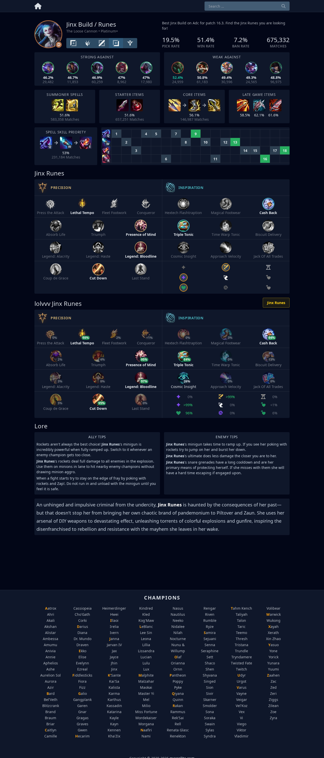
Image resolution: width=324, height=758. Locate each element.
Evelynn (82, 663)
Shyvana (210, 675)
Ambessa (50, 638)
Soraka (209, 717)
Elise (82, 657)
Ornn (177, 669)
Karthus (114, 699)
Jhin (114, 663)
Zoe (273, 711)
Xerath (273, 632)
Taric (241, 626)
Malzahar (146, 681)
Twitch (241, 669)
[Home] (38, 5)
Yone (273, 650)
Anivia (50, 650)
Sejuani (210, 638)
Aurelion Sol (50, 675)
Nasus (178, 608)
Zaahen (273, 675)
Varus (242, 687)
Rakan (178, 705)
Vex (242, 711)
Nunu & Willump (178, 647)
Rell (178, 723)
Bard (51, 693)
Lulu (146, 663)
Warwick (273, 614)
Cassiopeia (82, 608)
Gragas (82, 717)
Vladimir (241, 736)
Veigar (241, 699)
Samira (210, 632)
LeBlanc (146, 626)
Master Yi (146, 693)
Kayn (114, 723)
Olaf (177, 657)
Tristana (241, 644)
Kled (146, 614)
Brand (50, 711)
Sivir (209, 693)
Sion (209, 687)
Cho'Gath (82, 614)
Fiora (82, 681)
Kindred (146, 608)
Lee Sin (146, 632)
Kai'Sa (114, 681)
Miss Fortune (146, 711)
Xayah (273, 626)
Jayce (114, 657)
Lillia (146, 644)
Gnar (82, 711)
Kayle (114, 717)
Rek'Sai (178, 717)
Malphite (146, 675)
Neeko (178, 620)
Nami (146, 736)
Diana (82, 632)
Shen (210, 669)
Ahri (50, 614)
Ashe (50, 669)
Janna (114, 638)
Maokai (146, 687)
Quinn (178, 699)
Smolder (210, 705)
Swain (210, 723)
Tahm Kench (241, 608)
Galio (82, 693)
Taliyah (242, 614)
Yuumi (273, 669)
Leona (146, 638)
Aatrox (50, 608)
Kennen (114, 730)
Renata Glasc (178, 730)
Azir (50, 687)
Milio (146, 705)
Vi (241, 717)
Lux (146, 669)
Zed (273, 687)
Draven (82, 644)
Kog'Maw (146, 620)
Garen (82, 705)
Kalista (114, 687)
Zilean (273, 705)
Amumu (50, 644)
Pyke (178, 687)
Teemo (241, 632)
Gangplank (82, 699)
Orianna (178, 663)
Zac (273, 681)
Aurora (50, 681)
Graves (82, 723)
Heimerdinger (114, 608)
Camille (50, 736)
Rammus (177, 711)
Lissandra (146, 650)
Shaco (210, 663)
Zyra (273, 717)
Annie (50, 657)
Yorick (273, 657)
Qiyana (178, 693)
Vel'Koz (242, 705)
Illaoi (114, 620)
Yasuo (273, 644)
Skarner (209, 699)
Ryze (210, 626)
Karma (114, 693)
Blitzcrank (50, 705)
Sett (210, 657)
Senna (210, 644)
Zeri (273, 693)
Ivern (114, 632)
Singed (210, 681)
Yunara (273, 663)
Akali (51, 620)
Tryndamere (241, 657)
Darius (82, 626)
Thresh (242, 638)
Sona (210, 711)
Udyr (241, 675)
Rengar (210, 608)
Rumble (209, 620)
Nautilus (178, 614)
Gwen (82, 730)
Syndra (210, 736)
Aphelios (50, 663)
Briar (50, 723)
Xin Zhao (273, 638)
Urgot (241, 681)
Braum (50, 717)
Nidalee (178, 626)
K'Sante (114, 675)
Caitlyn (50, 730)
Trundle (241, 650)
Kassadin (114, 705)
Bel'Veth (50, 699)
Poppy (178, 681)
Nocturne (178, 638)
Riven (209, 614)
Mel (146, 699)
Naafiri (146, 730)
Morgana (146, 723)
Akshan (50, 626)
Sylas (210, 730)
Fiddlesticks (82, 675)
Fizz (82, 687)
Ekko (82, 650)
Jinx (114, 669)
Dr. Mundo (82, 638)
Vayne (241, 693)
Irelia (114, 626)
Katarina (114, 711)
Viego (241, 723)
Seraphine (209, 650)
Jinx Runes (276, 302)
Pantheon (178, 675)
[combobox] (247, 6)
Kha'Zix (114, 736)
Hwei (114, 614)
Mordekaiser (146, 717)
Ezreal (82, 669)
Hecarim (82, 736)
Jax (114, 650)
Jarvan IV (114, 644)
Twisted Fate (241, 663)
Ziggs (273, 699)
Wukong (273, 620)
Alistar (50, 632)
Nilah (178, 632)
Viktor (241, 730)
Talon (241, 620)
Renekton (178, 736)
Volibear (273, 608)
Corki (82, 620)
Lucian (146, 657)
